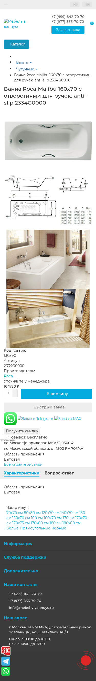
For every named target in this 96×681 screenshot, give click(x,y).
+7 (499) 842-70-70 (25, 594)
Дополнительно (21, 570)
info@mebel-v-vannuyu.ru (31, 607)
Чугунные (25, 69)
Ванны (22, 62)
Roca (8, 376)
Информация (18, 543)
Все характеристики (23, 464)
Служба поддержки (25, 557)
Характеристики (21, 473)
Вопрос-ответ (59, 473)
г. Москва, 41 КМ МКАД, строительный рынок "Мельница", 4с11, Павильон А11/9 (50, 629)
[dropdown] (6, 4)
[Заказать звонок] (86, 660)
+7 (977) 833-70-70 (25, 601)
